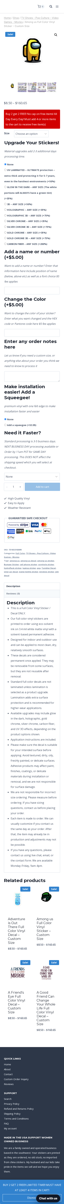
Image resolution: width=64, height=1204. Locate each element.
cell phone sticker (28, 564)
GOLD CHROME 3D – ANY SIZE (28, 238)
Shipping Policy (12, 1113)
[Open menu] (57, 6)
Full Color (20, 553)
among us (15, 560)
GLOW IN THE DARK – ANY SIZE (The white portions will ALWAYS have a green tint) (30, 193)
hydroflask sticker (12, 568)
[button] (56, 35)
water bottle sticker (28, 571)
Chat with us (48, 1198)
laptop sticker (29, 568)
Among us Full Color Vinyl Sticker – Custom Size (45, 929)
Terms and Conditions (16, 1118)
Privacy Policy (11, 1103)
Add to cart (42, 487)
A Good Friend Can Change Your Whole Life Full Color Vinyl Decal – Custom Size (46, 1008)
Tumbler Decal (49, 568)
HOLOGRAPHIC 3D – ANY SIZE (28, 215)
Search (7, 1098)
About (7, 1069)
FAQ (6, 1123)
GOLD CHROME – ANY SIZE (27, 232)
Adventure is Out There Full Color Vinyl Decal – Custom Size (16, 931)
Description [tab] (13, 586)
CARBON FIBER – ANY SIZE (27, 244)
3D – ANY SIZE (19, 204)
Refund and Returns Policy (19, 1108)
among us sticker (45, 560)
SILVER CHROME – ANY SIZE (27, 221)
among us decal (28, 560)
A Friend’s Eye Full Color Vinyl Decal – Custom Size (16, 1002)
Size (7, 133)
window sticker (46, 571)
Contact (8, 1074)
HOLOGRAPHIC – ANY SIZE (26, 209)
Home (7, 1064)
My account (10, 1128)
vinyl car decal (11, 571)
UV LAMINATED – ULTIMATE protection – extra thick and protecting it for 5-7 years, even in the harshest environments (29, 175)
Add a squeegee (21, 425)
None (10, 164)
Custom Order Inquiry (16, 1079)
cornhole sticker (46, 564)
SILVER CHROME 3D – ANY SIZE (29, 226)
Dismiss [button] (32, 1198)
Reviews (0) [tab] (13, 593)
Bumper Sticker (11, 564)
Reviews (9, 1084)
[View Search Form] (49, 6)
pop (39, 568)
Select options (17, 957)
